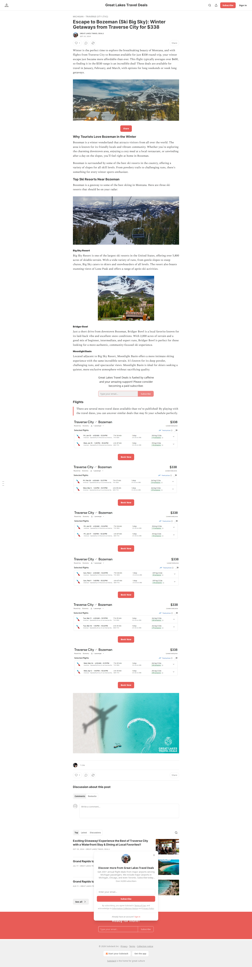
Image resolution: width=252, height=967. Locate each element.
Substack (111, 960)
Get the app (140, 953)
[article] (126, 847)
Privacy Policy (148, 908)
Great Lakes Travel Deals (92, 33)
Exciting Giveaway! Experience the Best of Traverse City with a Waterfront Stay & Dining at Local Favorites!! (110, 842)
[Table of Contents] (3, 483)
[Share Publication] (216, 5)
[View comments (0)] (86, 43)
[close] (154, 855)
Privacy (124, 946)
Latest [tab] (84, 832)
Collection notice (145, 946)
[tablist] (85, 796)
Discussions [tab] (95, 832)
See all (78, 901)
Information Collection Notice (125, 908)
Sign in (243, 5)
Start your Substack (118, 953)
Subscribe (228, 5)
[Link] (68, 136)
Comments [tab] (80, 796)
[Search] (210, 5)
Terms (132, 946)
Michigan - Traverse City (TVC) (90, 16)
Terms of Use (140, 905)
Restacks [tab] (92, 796)
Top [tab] (76, 832)
